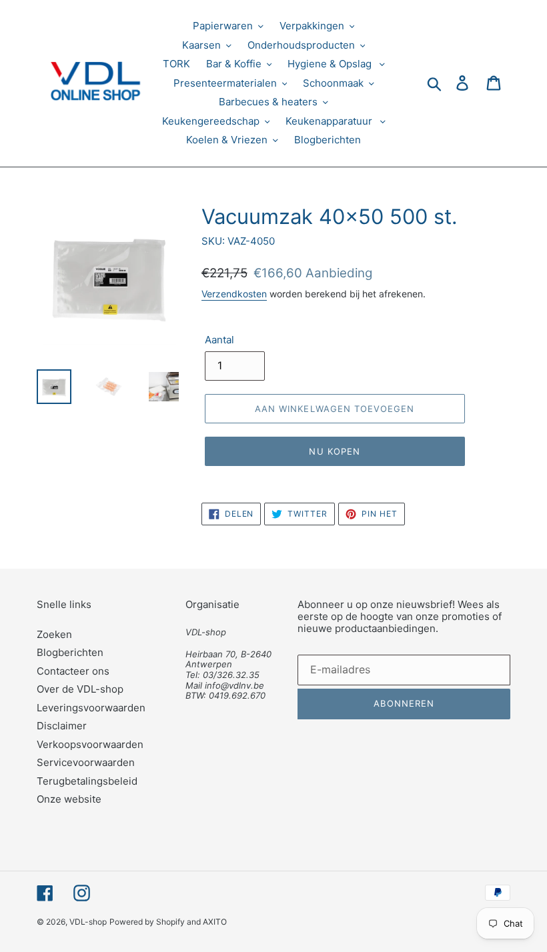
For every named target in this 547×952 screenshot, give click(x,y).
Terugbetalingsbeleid (87, 781)
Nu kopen (334, 451)
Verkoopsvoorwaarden (90, 744)
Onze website (69, 799)
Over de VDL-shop (80, 689)
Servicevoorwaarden (86, 762)
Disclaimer (62, 725)
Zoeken (54, 634)
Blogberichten (70, 652)
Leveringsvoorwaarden (91, 707)
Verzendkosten (234, 293)
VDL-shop (88, 922)
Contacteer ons (73, 671)
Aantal (219, 339)
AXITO (215, 922)
